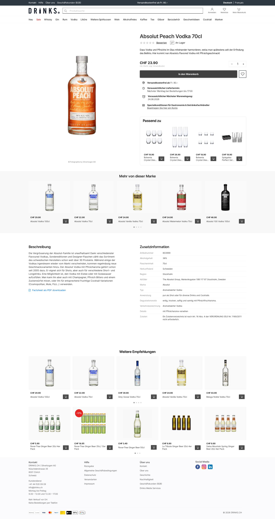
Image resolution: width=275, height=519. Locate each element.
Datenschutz (90, 475)
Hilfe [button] (86, 462)
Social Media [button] (202, 461)
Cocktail (207, 19)
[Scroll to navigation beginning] (3, 19)
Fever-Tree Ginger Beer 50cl (131, 447)
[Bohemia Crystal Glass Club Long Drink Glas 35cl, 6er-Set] (180, 137)
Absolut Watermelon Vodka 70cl (177, 221)
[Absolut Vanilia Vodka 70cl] (137, 197)
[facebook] (197, 467)
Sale (38, 19)
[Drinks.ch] (44, 11)
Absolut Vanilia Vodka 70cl (130, 221)
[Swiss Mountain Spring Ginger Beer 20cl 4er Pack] (225, 423)
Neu (31, 19)
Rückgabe (89, 466)
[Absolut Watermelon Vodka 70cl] (181, 197)
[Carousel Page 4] (141, 227)
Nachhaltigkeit (146, 479)
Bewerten (161, 42)
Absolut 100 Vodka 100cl (218, 221)
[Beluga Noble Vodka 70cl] (225, 373)
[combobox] (133, 11)
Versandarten (90, 479)
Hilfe (41, 2)
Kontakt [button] (33, 462)
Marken (219, 19)
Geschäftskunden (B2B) (69, 2)
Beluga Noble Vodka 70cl (218, 397)
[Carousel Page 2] (136, 227)
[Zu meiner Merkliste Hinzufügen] (242, 74)
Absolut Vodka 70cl (83, 221)
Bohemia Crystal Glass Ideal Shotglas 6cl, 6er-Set (202, 161)
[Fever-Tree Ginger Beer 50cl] (137, 423)
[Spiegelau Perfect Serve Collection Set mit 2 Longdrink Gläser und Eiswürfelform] (232, 137)
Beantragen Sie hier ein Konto (162, 108)
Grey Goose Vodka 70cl (129, 397)
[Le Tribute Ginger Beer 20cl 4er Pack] (181, 423)
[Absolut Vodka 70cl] (93, 197)
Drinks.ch (236, 512)
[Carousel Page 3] (138, 227)
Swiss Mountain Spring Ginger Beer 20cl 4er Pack (220, 447)
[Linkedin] (210, 467)
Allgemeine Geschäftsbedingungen (100, 470)
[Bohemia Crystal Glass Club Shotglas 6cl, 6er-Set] (154, 137)
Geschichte (145, 475)
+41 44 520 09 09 (37, 484)
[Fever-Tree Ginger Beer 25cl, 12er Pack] (93, 423)
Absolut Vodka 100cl (40, 221)
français (239, 2)
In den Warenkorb (188, 74)
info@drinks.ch (36, 487)
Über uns (50, 2)
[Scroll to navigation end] (272, 19)
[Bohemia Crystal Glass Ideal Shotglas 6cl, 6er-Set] (206, 137)
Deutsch (227, 2)
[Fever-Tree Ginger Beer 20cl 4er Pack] (49, 423)
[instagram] (204, 467)
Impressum (89, 483)
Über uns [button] (145, 462)
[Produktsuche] (66, 11)
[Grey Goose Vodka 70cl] (137, 373)
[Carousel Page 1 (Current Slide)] (134, 227)
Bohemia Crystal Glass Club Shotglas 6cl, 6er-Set (150, 161)
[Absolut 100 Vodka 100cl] (225, 197)
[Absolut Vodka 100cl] (49, 197)
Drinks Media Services (150, 488)
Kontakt (32, 2)
